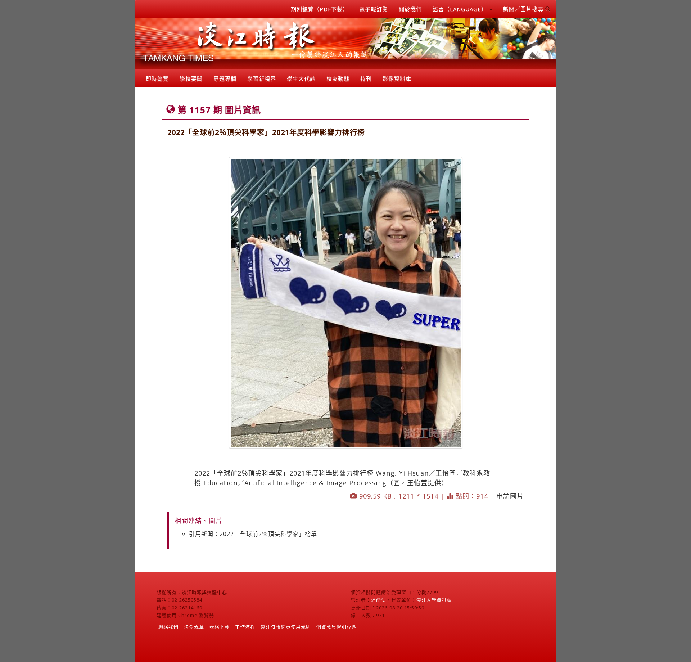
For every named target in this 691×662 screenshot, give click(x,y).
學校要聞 (191, 78)
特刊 (366, 78)
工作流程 (245, 626)
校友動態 (337, 78)
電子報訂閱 (373, 9)
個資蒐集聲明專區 (336, 626)
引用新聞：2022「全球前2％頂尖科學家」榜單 (253, 534)
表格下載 (219, 626)
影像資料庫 (397, 78)
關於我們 (410, 9)
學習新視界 (261, 78)
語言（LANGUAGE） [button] (461, 9)
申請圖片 (510, 496)
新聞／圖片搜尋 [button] (524, 9)
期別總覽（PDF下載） (319, 9)
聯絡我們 (168, 626)
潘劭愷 (378, 599)
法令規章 (194, 626)
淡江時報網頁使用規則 (286, 626)
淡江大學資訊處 (434, 599)
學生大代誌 (301, 78)
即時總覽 (157, 78)
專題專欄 (224, 78)
